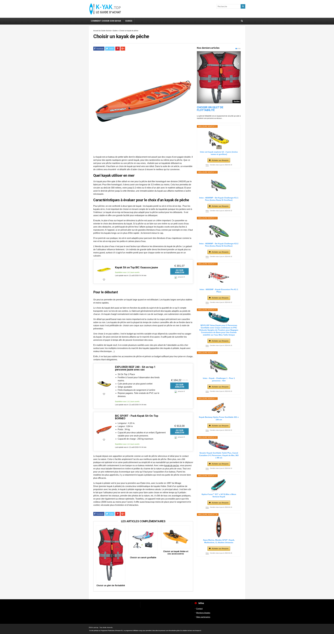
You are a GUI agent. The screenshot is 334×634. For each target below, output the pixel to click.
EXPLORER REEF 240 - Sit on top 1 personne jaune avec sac (135, 368)
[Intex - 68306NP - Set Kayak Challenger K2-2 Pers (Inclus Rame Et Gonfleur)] (219, 230)
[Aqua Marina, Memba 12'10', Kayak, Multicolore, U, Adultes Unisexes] (219, 527)
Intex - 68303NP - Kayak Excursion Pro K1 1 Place (219, 290)
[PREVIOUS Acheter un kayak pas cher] (2, 310)
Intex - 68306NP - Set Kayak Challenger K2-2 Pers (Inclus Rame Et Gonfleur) (218, 245)
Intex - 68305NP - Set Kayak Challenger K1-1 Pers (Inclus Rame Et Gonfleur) (218, 199)
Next (238, 63)
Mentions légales (203, 613)
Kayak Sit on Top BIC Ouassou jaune (136, 267)
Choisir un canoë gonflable (143, 557)
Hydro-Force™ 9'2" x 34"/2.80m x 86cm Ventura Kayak (219, 495)
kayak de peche (171, 465)
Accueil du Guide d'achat (102, 31)
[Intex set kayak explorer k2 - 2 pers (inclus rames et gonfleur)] (219, 138)
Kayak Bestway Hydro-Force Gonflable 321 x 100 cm (219, 418)
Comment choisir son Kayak (106, 21)
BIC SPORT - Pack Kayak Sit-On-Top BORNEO (136, 417)
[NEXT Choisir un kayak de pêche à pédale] (331, 310)
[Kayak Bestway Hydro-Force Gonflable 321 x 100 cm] (219, 408)
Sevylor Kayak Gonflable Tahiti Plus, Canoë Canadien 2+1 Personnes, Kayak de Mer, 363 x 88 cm (218, 455)
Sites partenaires (203, 617)
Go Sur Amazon (179, 271)
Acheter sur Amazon (220, 160)
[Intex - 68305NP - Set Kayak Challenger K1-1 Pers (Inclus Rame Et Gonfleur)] (219, 184)
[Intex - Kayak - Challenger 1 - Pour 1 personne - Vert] (219, 365)
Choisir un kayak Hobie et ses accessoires (175, 552)
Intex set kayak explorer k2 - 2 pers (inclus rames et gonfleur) (219, 153)
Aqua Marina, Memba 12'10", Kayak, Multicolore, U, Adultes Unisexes (219, 541)
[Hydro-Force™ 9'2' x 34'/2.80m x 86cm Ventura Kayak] (219, 485)
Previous (199, 63)
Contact (199, 608)
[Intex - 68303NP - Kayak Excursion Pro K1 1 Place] (219, 276)
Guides (128, 21)
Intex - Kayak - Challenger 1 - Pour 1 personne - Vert (219, 379)
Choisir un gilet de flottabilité (110, 585)
